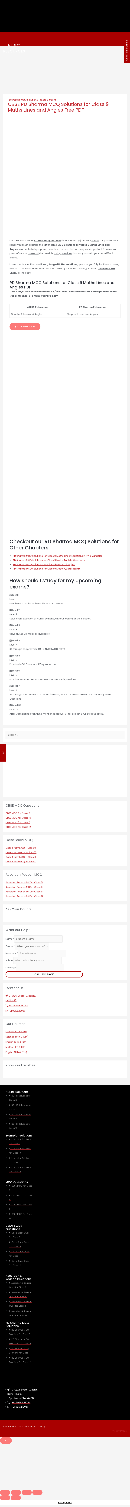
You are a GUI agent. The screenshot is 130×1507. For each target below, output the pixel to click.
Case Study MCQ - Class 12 (21, 861)
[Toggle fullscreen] (27, 1492)
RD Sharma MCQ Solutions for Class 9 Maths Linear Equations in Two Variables (57, 555)
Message (11, 967)
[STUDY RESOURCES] (7, 38)
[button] (25, 326)
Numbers (12, 953)
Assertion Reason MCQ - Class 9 (24, 882)
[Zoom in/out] (37, 1492)
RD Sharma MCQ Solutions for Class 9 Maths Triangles (44, 564)
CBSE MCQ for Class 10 (18, 817)
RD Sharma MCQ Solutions (23, 99)
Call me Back (44, 974)
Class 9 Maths (48, 99)
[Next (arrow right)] (16, 1497)
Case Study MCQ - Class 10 (21, 852)
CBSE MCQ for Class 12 (18, 827)
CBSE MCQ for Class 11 (18, 822)
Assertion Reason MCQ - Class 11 (24, 891)
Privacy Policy (119, 1431)
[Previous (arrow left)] (5, 1497)
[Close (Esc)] (5, 1492)
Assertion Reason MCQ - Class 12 (24, 896)
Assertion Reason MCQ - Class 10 (24, 887)
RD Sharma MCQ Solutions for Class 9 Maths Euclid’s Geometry (49, 560)
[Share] (16, 1492)
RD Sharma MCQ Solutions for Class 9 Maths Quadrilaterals (47, 568)
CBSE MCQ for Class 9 (18, 813)
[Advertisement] (65, 1466)
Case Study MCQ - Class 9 (21, 847)
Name (10, 938)
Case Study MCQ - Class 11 (21, 857)
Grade (10, 946)
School (9, 960)
